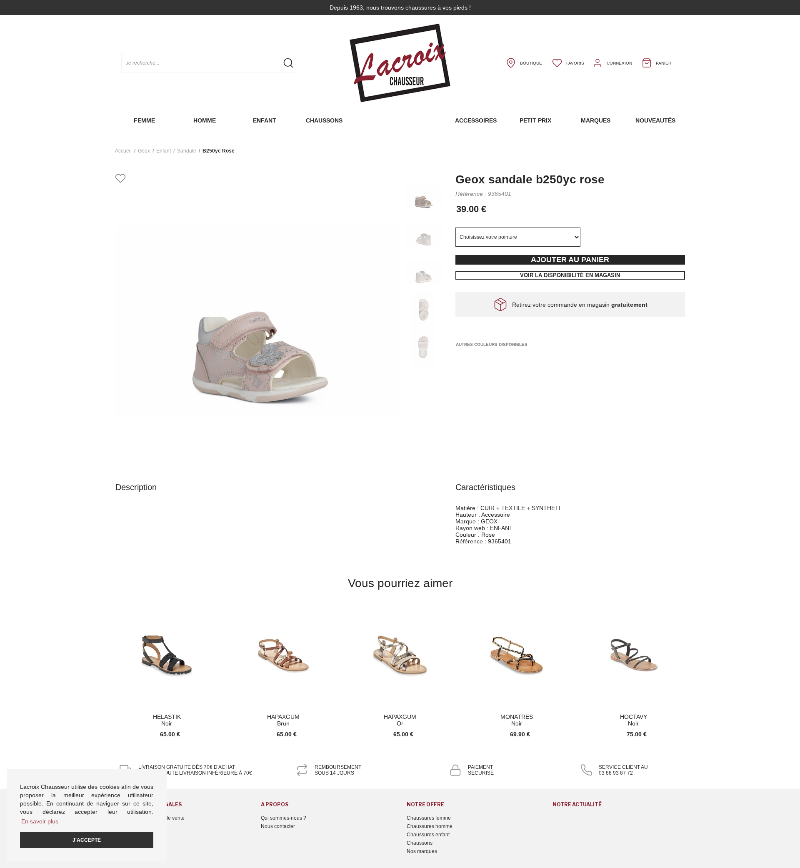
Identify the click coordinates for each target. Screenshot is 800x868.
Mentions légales (134, 826)
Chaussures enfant (428, 835)
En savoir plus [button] (39, 821)
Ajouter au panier (570, 259)
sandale (186, 151)
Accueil (123, 151)
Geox (144, 151)
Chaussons (324, 120)
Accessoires (476, 120)
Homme (204, 120)
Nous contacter (278, 826)
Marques (595, 120)
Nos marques (422, 851)
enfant (163, 151)
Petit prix (535, 120)
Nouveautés (655, 120)
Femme (144, 120)
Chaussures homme (429, 826)
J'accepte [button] (86, 840)
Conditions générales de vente (150, 818)
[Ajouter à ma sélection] (120, 179)
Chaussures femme (429, 818)
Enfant (264, 120)
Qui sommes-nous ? (283, 818)
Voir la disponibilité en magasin (570, 275)
